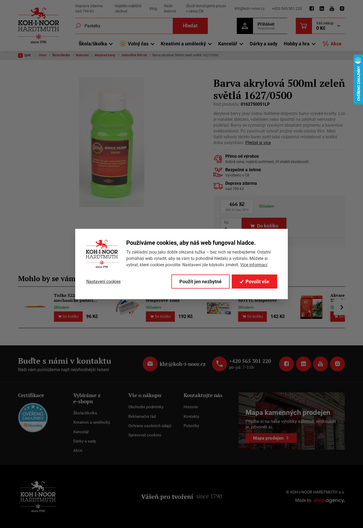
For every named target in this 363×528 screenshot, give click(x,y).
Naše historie (170, 8)
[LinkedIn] (322, 9)
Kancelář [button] (227, 43)
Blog (153, 8)
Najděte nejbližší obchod (128, 8)
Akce (336, 43)
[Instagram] (342, 9)
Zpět (27, 55)
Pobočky (191, 425)
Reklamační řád (142, 416)
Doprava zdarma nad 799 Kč (89, 8)
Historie (191, 407)
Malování (83, 55)
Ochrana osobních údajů (149, 425)
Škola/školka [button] (93, 43)
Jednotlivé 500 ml (134, 55)
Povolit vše (257, 281)
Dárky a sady (263, 43)
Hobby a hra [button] (297, 43)
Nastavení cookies (103, 281)
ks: (226, 222)
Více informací (253, 264)
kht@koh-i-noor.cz (250, 8)
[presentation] (342, 307)
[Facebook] (312, 9)
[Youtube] (332, 9)
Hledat (190, 26)
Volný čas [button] (138, 43)
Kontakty (191, 416)
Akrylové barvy (105, 55)
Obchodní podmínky (145, 407)
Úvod (43, 55)
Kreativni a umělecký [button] (183, 43)
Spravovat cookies (144, 435)
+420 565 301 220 (287, 8)
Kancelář (81, 432)
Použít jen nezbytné (200, 281)
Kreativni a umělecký (91, 422)
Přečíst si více (258, 142)
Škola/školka (61, 55)
